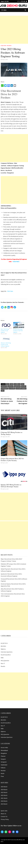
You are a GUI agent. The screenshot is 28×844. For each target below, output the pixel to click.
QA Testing (11, 388)
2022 (19, 384)
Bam (2, 841)
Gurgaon (3, 759)
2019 (8, 384)
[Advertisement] (14, 30)
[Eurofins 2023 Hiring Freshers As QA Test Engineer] (18, 325)
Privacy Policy (5, 819)
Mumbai (3, 770)
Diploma (3, 649)
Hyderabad (4, 765)
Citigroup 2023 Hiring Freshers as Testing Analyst (11, 433)
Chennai (3, 756)
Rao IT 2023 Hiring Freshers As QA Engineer (5, 330)
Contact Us (4, 816)
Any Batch (3, 386)
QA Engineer (4, 388)
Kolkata (3, 768)
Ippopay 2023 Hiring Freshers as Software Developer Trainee (11, 486)
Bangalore (17, 386)
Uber (2, 390)
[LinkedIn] (22, 1)
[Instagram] (20, 1)
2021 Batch (4, 798)
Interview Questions (6, 652)
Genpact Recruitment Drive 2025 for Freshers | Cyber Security (12, 459)
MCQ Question (5, 660)
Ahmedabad (4, 750)
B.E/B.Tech (10, 386)
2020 (11, 384)
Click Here (16, 261)
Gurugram (4, 762)
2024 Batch (4, 789)
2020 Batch (4, 801)
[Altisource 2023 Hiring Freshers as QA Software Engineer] (6, 339)
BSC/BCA (9, 45)
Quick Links (4, 811)
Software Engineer (21, 388)
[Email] (26, 1)
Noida (2, 773)
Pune (2, 776)
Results (3, 666)
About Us (3, 813)
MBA (2, 658)
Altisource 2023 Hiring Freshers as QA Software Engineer (6, 344)
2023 (23, 384)
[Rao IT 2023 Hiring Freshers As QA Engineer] (6, 325)
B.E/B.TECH (3, 45)
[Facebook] (18, 1)
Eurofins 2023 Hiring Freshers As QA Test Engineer (18, 330)
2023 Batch (4, 792)
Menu (4, 10)
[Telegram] (24, 1)
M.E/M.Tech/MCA (6, 655)
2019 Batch (4, 804)
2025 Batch (4, 787)
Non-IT (3, 663)
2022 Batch (4, 795)
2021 (15, 384)
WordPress (19, 839)
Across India (4, 747)
